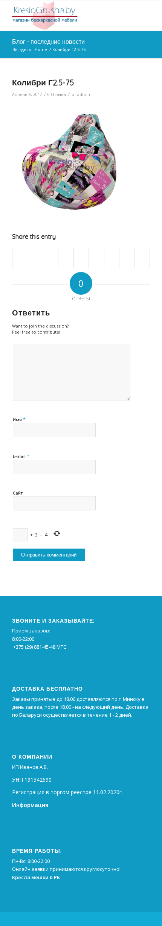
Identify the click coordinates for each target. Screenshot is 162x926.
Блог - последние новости (48, 41)
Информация (30, 805)
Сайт (18, 493)
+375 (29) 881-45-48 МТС (39, 646)
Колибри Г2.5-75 (43, 82)
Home (41, 49)
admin (83, 94)
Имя (19, 419)
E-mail (21, 456)
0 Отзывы (56, 94)
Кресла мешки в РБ (36, 877)
